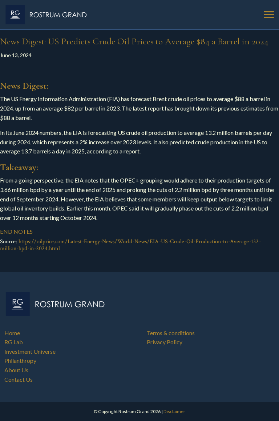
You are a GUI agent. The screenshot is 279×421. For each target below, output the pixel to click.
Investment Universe (30, 351)
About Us (16, 369)
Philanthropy (20, 360)
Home (12, 332)
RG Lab (13, 341)
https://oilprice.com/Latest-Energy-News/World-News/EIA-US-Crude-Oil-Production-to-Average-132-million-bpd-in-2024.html (130, 245)
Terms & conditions (171, 332)
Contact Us (18, 379)
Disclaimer (174, 411)
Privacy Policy (164, 341)
